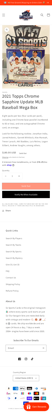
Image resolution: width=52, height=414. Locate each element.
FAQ (7, 271)
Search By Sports (14, 251)
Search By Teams (13, 245)
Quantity (5, 170)
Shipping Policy (13, 284)
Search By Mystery (14, 258)
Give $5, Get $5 (12, 264)
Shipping (5, 157)
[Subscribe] (43, 348)
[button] (42, 15)
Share (8, 210)
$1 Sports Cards (18, 408)
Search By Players (14, 238)
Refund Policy (12, 290)
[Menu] (3, 15)
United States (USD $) (24, 378)
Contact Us (11, 277)
